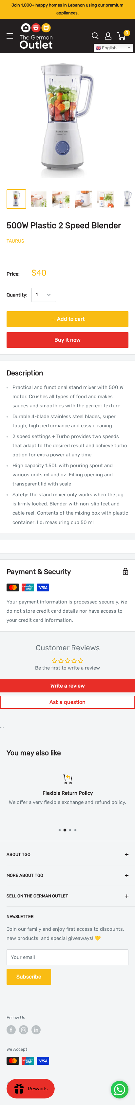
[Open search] (95, 36)
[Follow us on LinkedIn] (36, 1029)
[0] (121, 36)
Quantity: (17, 295)
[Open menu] (10, 36)
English (109, 47)
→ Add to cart (67, 319)
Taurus (15, 241)
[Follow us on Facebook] (11, 1029)
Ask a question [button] (67, 702)
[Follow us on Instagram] (23, 1029)
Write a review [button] (67, 686)
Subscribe (28, 977)
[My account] (108, 36)
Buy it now (67, 340)
